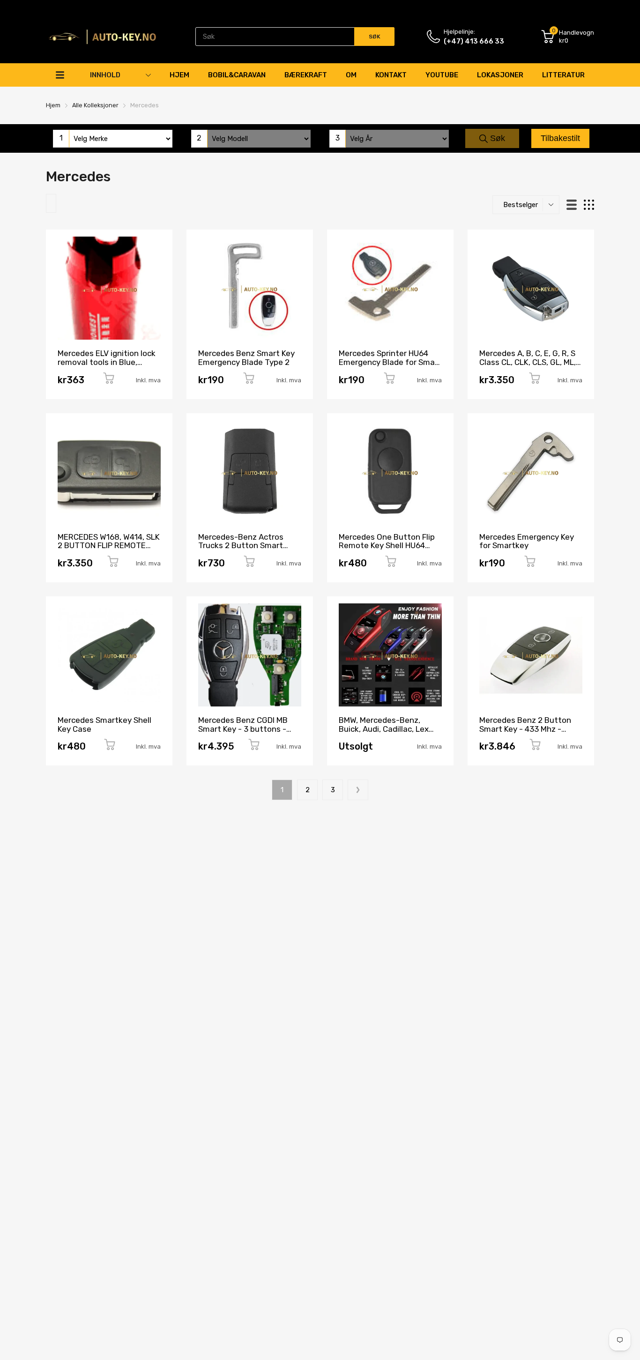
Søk (496, 138)
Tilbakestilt (560, 138)
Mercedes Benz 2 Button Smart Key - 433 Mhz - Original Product (525, 728)
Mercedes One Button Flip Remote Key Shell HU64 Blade (387, 545)
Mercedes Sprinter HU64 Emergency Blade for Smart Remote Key (390, 362)
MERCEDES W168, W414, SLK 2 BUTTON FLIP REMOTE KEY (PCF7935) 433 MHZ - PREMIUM (109, 550)
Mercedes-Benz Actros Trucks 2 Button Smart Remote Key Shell (240, 545)
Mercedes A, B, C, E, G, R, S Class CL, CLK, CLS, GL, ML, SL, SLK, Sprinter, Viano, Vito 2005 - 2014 (527, 366)
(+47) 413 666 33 (474, 41)
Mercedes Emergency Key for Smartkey (526, 541)
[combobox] (294, 36)
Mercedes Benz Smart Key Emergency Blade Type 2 (246, 358)
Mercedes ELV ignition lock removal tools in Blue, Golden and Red (107, 362)
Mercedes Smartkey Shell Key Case (104, 724)
